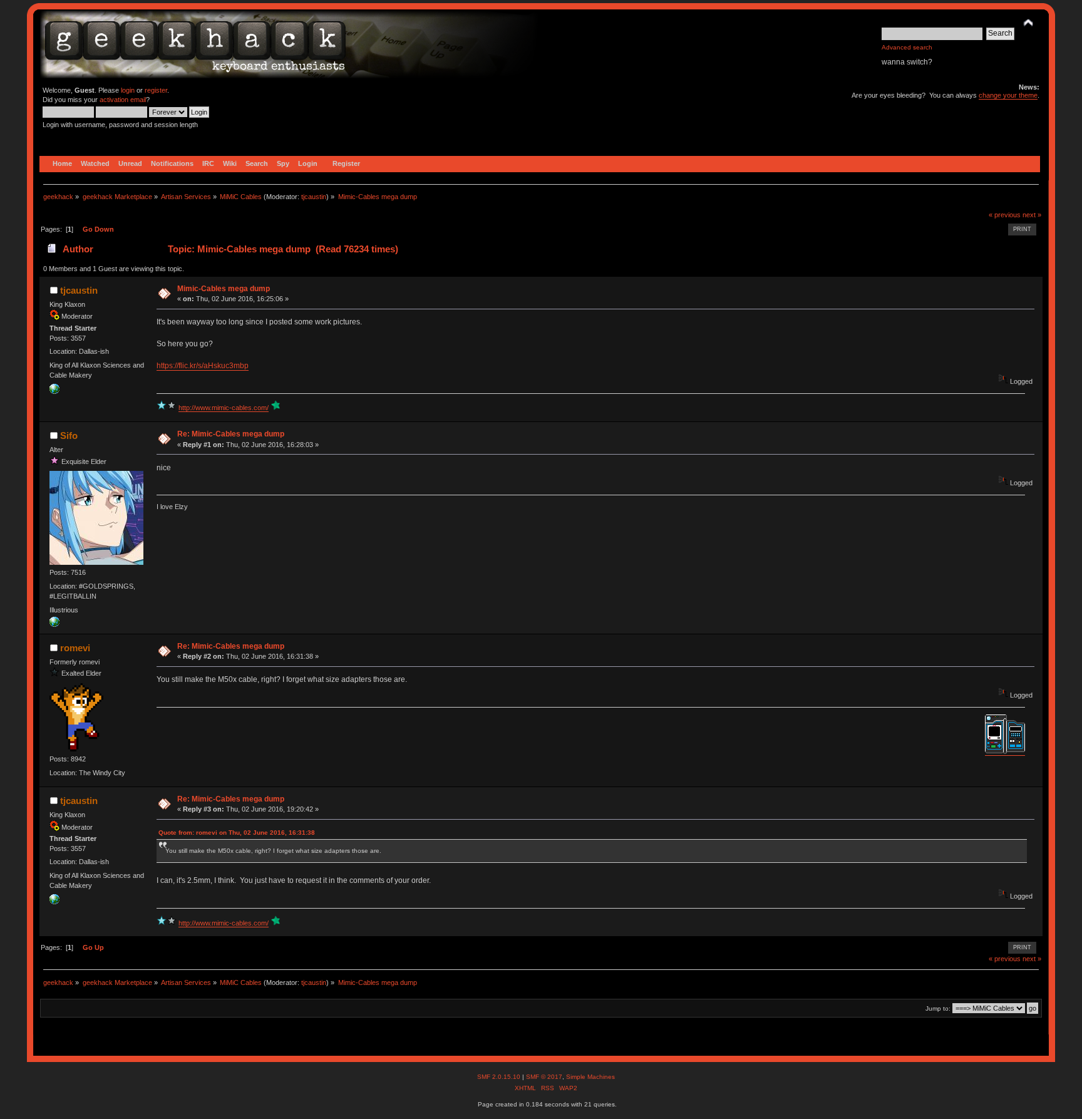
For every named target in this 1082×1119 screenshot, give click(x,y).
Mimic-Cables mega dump (223, 288)
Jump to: (938, 1008)
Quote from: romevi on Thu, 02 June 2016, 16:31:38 (236, 832)
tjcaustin (313, 196)
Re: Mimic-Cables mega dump (230, 434)
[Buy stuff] (54, 391)
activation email (123, 99)
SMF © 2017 (544, 1076)
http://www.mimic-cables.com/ (223, 407)
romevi (75, 647)
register (156, 90)
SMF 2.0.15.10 (499, 1076)
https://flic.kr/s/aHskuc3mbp (203, 365)
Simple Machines (590, 1076)
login (128, 90)
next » (1032, 215)
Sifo (69, 435)
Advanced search (907, 47)
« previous (1005, 215)
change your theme (1008, 95)
